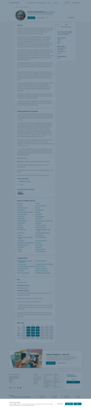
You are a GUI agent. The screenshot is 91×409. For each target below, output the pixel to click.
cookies (15, 404)
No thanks (69, 403)
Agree (77, 403)
